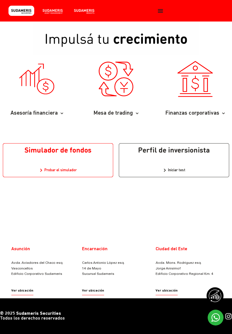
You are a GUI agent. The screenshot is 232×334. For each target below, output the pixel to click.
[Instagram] (228, 316)
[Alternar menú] (160, 11)
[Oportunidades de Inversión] (216, 297)
